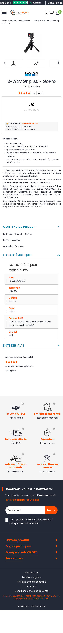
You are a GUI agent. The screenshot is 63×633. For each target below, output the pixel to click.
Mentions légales (31, 577)
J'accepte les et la (30, 521)
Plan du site (31, 572)
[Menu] (4, 12)
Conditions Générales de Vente (31, 590)
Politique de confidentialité (31, 581)
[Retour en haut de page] (59, 440)
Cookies (31, 586)
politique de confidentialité (23, 523)
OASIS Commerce (38, 606)
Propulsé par (23, 606)
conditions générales (35, 519)
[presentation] (4, 63)
